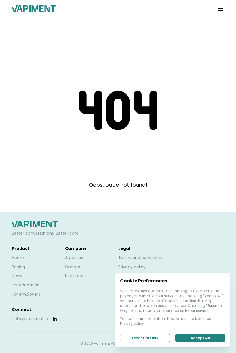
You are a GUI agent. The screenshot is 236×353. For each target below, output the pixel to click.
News (17, 276)
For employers (26, 294)
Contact (73, 267)
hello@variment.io (30, 319)
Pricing (18, 267)
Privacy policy (132, 267)
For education (26, 285)
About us (74, 257)
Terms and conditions (140, 257)
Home (18, 257)
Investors (74, 276)
